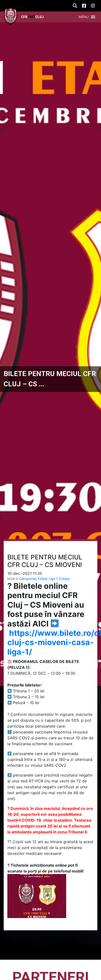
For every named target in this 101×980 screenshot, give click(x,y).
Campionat (27, 579)
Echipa (64, 579)
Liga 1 (53, 579)
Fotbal (42, 579)
